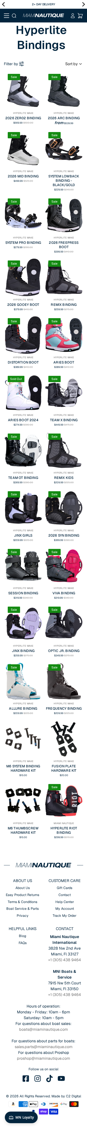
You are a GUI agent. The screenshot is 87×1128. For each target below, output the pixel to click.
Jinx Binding (23, 651)
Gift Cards (64, 888)
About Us (22, 888)
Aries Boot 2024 (23, 420)
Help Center (64, 902)
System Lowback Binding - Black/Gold (63, 180)
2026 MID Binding (23, 176)
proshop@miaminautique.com (43, 1058)
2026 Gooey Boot (23, 304)
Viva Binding (63, 593)
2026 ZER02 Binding (23, 118)
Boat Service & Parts (22, 908)
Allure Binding (23, 708)
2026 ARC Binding (64, 118)
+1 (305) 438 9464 (64, 959)
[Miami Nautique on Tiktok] (49, 1078)
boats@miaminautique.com (43, 1029)
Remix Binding (64, 304)
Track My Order (64, 915)
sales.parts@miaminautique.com (43, 1046)
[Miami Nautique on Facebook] (25, 1078)
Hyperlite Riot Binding (64, 830)
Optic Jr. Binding (64, 651)
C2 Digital (73, 1096)
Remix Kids (64, 478)
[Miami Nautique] (43, 15)
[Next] (83, 4)
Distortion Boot (23, 362)
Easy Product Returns (22, 895)
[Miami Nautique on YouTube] (61, 1078)
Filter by (11, 64)
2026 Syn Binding (64, 535)
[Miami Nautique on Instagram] (37, 1078)
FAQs (23, 943)
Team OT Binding (23, 478)
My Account (64, 908)
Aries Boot (63, 362)
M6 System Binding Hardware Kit (23, 768)
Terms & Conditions (22, 902)
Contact (64, 895)
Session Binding (23, 593)
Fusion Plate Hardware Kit (64, 768)
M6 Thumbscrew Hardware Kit (23, 830)
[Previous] (3, 4)
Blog (22, 936)
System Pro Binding (23, 242)
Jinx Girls (23, 535)
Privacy (23, 915)
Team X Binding (64, 420)
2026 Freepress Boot (64, 244)
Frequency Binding (64, 708)
